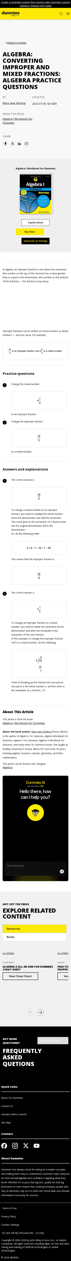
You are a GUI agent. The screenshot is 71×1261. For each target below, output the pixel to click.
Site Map (6, 1122)
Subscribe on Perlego (36, 240)
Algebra (7, 767)
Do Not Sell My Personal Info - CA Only (22, 1232)
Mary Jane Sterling (14, 103)
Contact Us (7, 1106)
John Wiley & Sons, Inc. (42, 1240)
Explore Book (35, 222)
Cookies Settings (10, 1224)
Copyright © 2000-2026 (13, 1240)
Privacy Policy (8, 1216)
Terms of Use (9, 1208)
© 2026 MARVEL (10, 1257)
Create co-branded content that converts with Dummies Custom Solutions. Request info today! (35, 4)
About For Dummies (12, 1097)
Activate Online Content (14, 1114)
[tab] (34, 929)
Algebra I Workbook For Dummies (18, 121)
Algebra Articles (16, 43)
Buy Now (30, 231)
